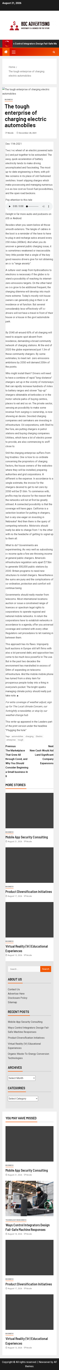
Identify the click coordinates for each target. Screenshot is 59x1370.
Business (9, 100)
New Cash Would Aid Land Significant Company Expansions (41, 755)
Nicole (11, 133)
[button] (13, 52)
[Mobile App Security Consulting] (29, 810)
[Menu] (13, 52)
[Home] (6, 52)
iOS (7, 218)
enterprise (11, 740)
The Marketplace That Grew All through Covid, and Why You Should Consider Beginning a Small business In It (17, 761)
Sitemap (12, 1002)
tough (20, 740)
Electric (39, 736)
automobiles (17, 736)
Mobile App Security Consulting (27, 837)
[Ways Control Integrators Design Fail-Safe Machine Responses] (29, 1198)
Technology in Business (16, 1220)
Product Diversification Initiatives (29, 891)
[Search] (54, 52)
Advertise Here (16, 993)
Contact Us (14, 989)
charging (29, 736)
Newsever (44, 1362)
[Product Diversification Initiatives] (29, 865)
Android (17, 218)
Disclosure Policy (17, 997)
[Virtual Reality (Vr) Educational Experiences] (29, 919)
